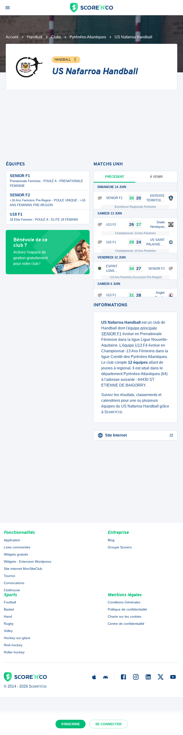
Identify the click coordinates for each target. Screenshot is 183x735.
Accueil (12, 37)
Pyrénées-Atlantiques (88, 37)
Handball (34, 37)
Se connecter (108, 724)
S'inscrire (70, 724)
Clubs (56, 37)
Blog (111, 540)
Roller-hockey (14, 652)
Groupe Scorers (120, 547)
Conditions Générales (124, 602)
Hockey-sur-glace (17, 638)
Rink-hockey (13, 645)
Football (10, 602)
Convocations (14, 583)
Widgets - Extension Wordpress (27, 561)
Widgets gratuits (16, 554)
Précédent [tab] (114, 177)
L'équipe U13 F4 (133, 345)
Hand (8, 616)
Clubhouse (12, 590)
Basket (9, 609)
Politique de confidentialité (127, 609)
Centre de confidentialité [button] (126, 624)
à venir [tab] (156, 177)
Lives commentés (17, 547)
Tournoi (9, 576)
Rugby (9, 624)
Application (12, 540)
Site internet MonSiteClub (23, 569)
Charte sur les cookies (124, 616)
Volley (8, 631)
